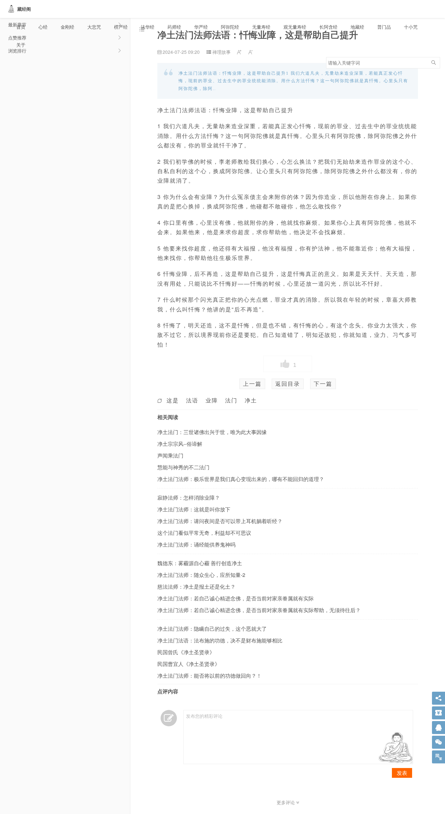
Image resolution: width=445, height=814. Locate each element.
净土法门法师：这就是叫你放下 (193, 509)
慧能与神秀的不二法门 (183, 467)
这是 (172, 400)
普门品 (384, 26)
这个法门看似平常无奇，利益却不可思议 (204, 532)
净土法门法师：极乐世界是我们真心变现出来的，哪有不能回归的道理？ (240, 479)
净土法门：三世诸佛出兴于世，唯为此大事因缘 (212, 432)
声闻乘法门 (170, 455)
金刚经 (67, 26)
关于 (20, 44)
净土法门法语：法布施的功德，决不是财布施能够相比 (219, 640)
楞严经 (121, 26)
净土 (251, 400)
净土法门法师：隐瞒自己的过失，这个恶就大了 (212, 628)
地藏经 (357, 26)
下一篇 (323, 383)
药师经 (174, 26)
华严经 (201, 26)
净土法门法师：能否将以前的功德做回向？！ (209, 675)
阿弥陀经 (230, 26)
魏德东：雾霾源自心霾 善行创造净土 (199, 563)
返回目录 (287, 383)
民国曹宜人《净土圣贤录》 (188, 664)
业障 (212, 400)
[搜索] (433, 62)
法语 (192, 400)
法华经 (147, 26)
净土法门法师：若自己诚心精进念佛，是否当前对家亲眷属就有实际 (235, 598)
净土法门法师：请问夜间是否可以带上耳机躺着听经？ (219, 521)
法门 (231, 400)
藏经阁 (24, 9)
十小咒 (411, 26)
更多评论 (286, 802)
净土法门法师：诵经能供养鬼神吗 (196, 544)
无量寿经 (261, 26)
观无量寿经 (294, 26)
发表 (402, 772)
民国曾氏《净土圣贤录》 (186, 652)
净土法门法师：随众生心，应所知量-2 (201, 575)
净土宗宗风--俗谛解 (179, 443)
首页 (20, 26)
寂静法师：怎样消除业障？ (188, 497)
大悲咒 (94, 26)
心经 (43, 26)
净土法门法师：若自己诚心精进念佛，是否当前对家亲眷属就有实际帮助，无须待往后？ (259, 610)
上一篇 (252, 383)
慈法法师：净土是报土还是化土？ (196, 586)
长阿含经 (328, 26)
